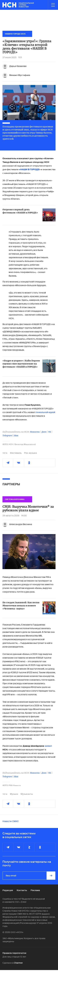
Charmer (18, 962)
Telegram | (8, 435)
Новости (35, 431)
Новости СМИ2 (10, 821)
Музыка (14, 794)
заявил (48, 746)
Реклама (35, 890)
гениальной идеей (45, 412)
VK (49, 431)
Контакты (22, 890)
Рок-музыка (30, 453)
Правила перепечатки (14, 953)
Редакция (7, 890)
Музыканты (27, 794)
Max (16, 435)
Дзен (43, 431)
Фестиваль (16, 453)
